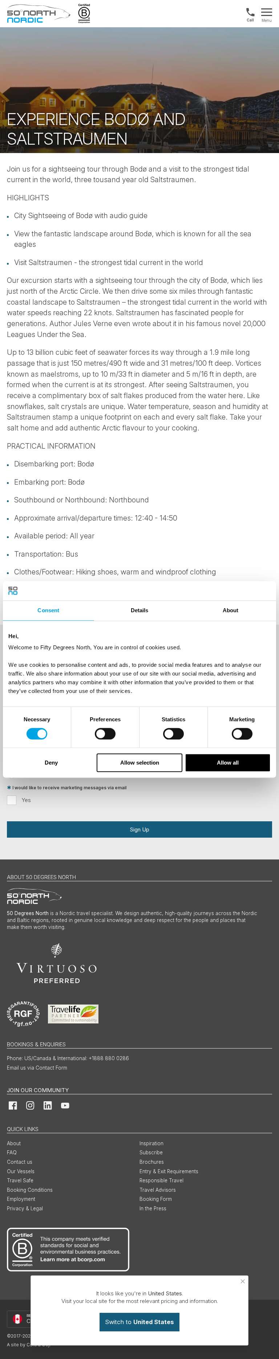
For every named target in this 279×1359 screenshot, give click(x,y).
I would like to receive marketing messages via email (69, 787)
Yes (26, 800)
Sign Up (139, 829)
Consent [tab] (48, 610)
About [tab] (231, 610)
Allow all (228, 763)
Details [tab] (140, 610)
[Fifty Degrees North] (38, 13)
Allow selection (139, 763)
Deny (51, 763)
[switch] (105, 733)
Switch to (139, 1322)
